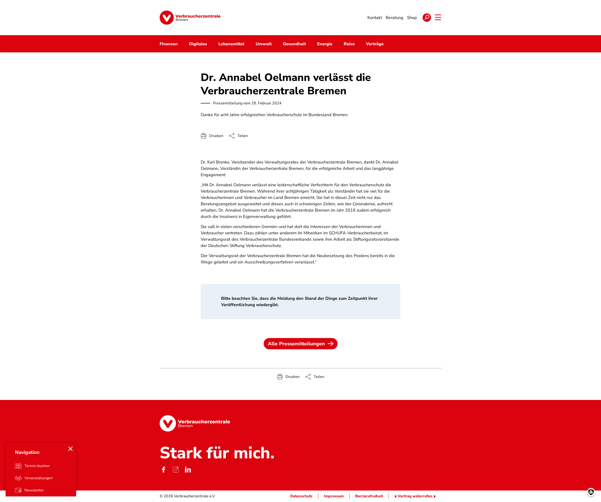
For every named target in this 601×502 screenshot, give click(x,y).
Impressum (334, 496)
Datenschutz (301, 496)
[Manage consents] (591, 492)
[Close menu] (70, 449)
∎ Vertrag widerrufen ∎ (415, 496)
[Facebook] (163, 469)
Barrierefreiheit (369, 496)
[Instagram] (176, 469)
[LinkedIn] (188, 469)
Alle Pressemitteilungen (296, 343)
